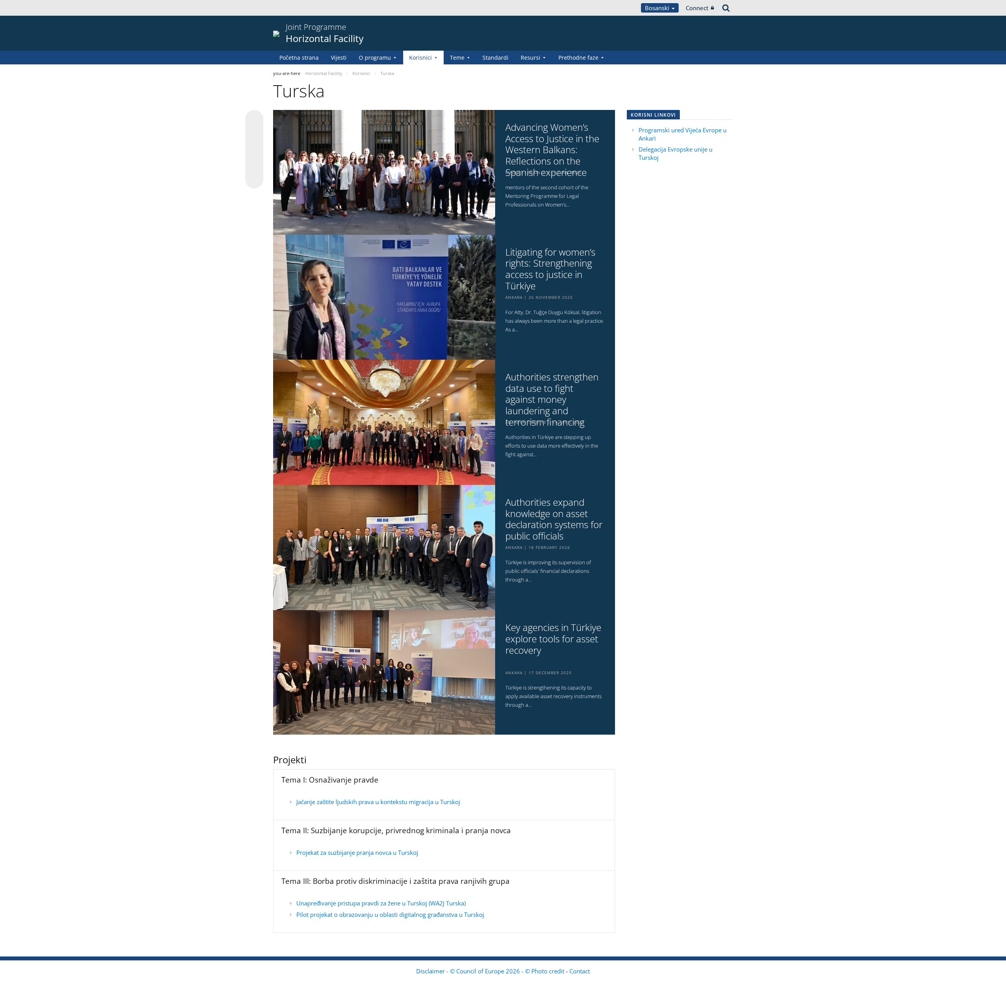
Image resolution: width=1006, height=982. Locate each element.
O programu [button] (375, 57)
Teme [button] (457, 57)
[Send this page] (254, 179)
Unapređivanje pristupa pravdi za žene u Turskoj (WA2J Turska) (381, 903)
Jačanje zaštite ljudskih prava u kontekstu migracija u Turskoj (378, 802)
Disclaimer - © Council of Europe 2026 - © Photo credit (491, 971)
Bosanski (658, 8)
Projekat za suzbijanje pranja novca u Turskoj (357, 852)
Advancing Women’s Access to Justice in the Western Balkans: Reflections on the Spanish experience (552, 150)
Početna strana (299, 57)
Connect (697, 8)
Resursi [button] (530, 57)
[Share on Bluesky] (254, 120)
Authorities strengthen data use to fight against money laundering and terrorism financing (551, 399)
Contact (579, 971)
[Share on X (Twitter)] (254, 135)
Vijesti (339, 57)
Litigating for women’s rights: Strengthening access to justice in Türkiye (550, 269)
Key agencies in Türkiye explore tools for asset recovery (553, 639)
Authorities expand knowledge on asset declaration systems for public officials (553, 519)
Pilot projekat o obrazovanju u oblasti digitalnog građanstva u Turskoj (390, 914)
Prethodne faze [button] (578, 57)
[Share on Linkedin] (254, 164)
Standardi (496, 57)
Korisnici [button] (420, 57)
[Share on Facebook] (254, 149)
